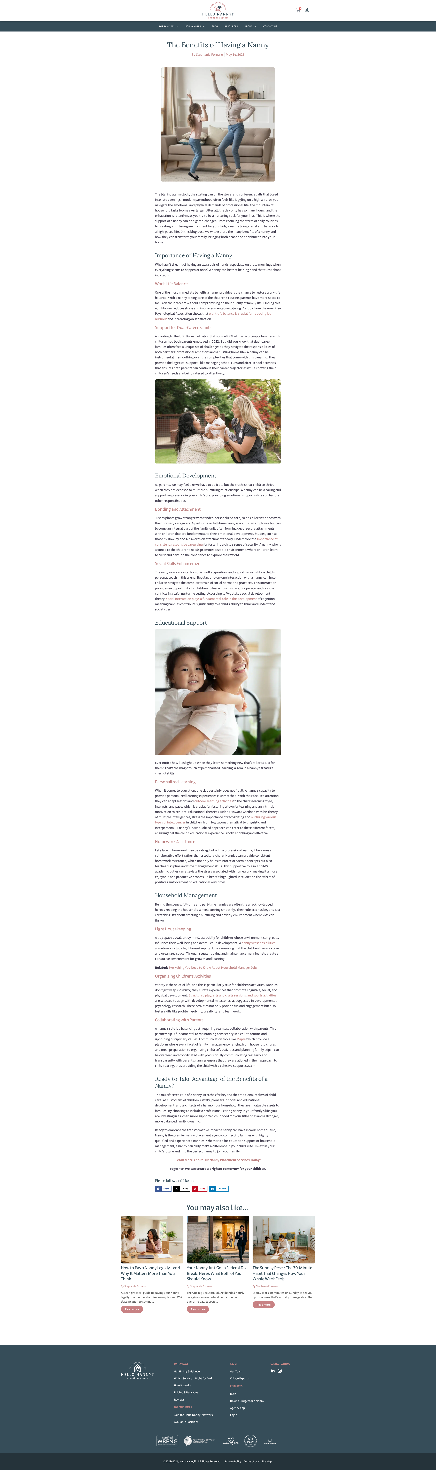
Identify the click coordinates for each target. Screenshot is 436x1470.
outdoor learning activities (213, 801)
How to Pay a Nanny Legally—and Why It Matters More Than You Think (150, 1273)
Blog (215, 26)
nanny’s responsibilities (258, 942)
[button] (163, 1189)
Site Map (267, 1461)
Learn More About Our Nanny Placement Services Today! (218, 1160)
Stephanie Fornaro (209, 54)
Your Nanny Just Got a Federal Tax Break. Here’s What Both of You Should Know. (216, 1273)
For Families (167, 26)
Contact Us (270, 26)
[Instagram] (280, 1371)
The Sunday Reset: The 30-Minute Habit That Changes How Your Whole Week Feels (282, 1273)
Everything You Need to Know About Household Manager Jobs (213, 967)
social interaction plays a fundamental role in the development (211, 598)
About (248, 26)
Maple (241, 1039)
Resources (231, 26)
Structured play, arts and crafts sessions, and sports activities (232, 995)
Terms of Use (251, 1461)
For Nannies (193, 26)
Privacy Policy (233, 1461)
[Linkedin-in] (272, 1371)
